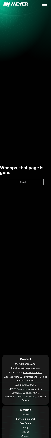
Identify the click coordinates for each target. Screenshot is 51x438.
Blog (25, 427)
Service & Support (25, 419)
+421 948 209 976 (32, 372)
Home (25, 414)
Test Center (26, 423)
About (25, 432)
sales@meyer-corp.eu (29, 368)
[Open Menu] (44, 4)
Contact (25, 436)
